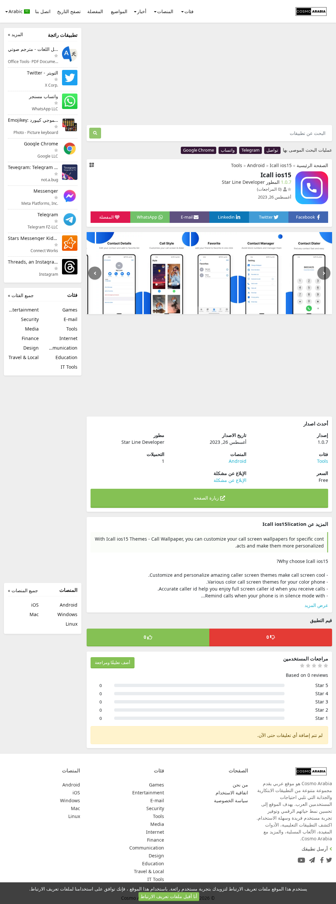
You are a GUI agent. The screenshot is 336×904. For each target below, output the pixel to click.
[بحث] (95, 133)
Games (69, 310)
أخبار (141, 11)
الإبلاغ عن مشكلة (230, 480)
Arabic (16, 11)
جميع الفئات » (21, 295)
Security (30, 319)
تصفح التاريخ (69, 11)
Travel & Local (24, 357)
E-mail (70, 319)
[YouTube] (300, 858)
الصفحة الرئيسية (312, 165)
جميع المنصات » (23, 590)
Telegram (251, 150)
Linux (71, 624)
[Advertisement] (209, 74)
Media (32, 329)
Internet (68, 338)
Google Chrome (198, 150)
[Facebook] (320, 858)
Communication (62, 348)
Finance (30, 338)
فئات (189, 11)
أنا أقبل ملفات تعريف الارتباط (168, 896)
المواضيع (119, 11)
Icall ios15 (281, 165)
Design (31, 348)
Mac (34, 614)
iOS (35, 605)
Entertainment (23, 310)
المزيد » (15, 34)
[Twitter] (329, 858)
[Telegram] (310, 858)
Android (256, 165)
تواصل (272, 150)
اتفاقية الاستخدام (232, 792)
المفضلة (95, 11)
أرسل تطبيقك (315, 849)
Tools (236, 165)
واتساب (228, 150)
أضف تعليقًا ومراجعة (112, 662)
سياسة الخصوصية (231, 800)
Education (66, 357)
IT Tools (69, 367)
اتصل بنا (43, 11)
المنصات (165, 11)
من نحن (240, 785)
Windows (67, 614)
